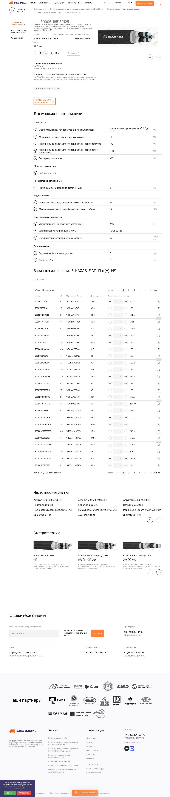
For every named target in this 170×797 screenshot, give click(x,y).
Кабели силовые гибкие (58, 738)
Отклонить (24, 793)
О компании (44, 3)
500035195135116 (42, 404)
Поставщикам (74, 3)
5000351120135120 (43, 431)
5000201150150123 (43, 451)
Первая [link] (110, 290)
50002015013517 (42, 342)
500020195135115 (42, 397)
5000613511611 (41, 301)
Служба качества (93, 773)
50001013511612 (41, 308)
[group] (130, 37)
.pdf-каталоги (92, 764)
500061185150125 (42, 465)
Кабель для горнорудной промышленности (59, 756)
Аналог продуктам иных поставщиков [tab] (19, 31)
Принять (10, 793)
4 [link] (139, 290)
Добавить (72, 53)
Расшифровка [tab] (17, 38)
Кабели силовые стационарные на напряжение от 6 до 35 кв (63, 749)
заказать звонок (144, 3)
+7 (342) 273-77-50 (134, 652)
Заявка (118, 3)
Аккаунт (126, 3)
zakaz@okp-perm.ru (134, 655)
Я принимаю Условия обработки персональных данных (75, 632)
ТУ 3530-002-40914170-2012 (47, 89)
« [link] (118, 290)
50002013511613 (42, 315)
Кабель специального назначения (63, 765)
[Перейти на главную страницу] (18, 4)
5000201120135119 (43, 424)
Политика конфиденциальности (61, 793)
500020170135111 (42, 369)
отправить (97, 633)
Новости (90, 759)
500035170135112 (42, 376)
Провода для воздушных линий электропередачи (62, 770)
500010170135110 (42, 363)
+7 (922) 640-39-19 (96, 652)
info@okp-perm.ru (134, 737)
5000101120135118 (42, 417)
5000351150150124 (43, 458)
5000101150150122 (43, 445)
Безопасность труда (95, 768)
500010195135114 (42, 390)
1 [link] (123, 290)
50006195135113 (42, 383)
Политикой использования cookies (19, 787)
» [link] (145, 290)
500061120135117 (42, 410)
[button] (150, 57)
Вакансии (90, 746)
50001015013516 (42, 335)
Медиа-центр (59, 3)
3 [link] (134, 290)
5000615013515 (41, 328)
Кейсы (89, 742)
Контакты (88, 3)
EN (109, 3)
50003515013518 (42, 349)
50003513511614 (42, 322)
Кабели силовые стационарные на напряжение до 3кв (63, 743)
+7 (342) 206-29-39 (134, 734)
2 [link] (128, 290)
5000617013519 (41, 356)
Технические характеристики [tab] (18, 23)
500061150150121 (42, 438)
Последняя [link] (155, 290)
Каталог (33, 3)
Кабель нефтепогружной (59, 761)
